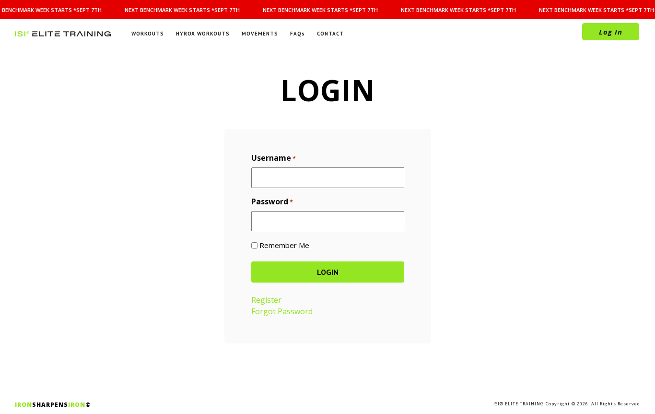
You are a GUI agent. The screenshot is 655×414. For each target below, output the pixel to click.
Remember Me (284, 245)
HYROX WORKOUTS (203, 33)
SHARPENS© (53, 405)
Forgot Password (282, 311)
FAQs (297, 33)
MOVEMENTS (260, 33)
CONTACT (330, 33)
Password (272, 201)
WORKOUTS (147, 33)
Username (273, 158)
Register (266, 300)
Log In (610, 31)
